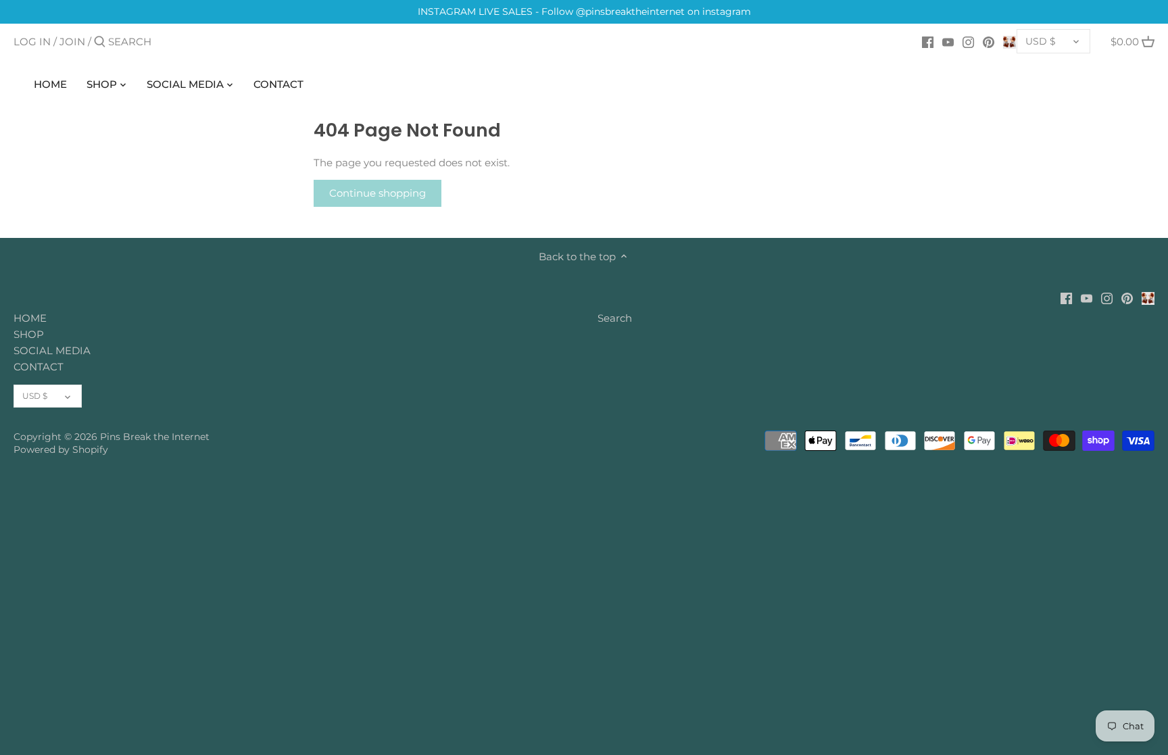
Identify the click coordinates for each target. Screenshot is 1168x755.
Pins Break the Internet (155, 436)
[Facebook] (927, 41)
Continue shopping (377, 193)
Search (615, 318)
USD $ (1040, 41)
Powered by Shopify (61, 449)
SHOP (29, 334)
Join (72, 41)
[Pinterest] (988, 41)
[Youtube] (948, 41)
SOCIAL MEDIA (52, 350)
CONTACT (39, 366)
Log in (32, 41)
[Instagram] (968, 41)
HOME (30, 318)
